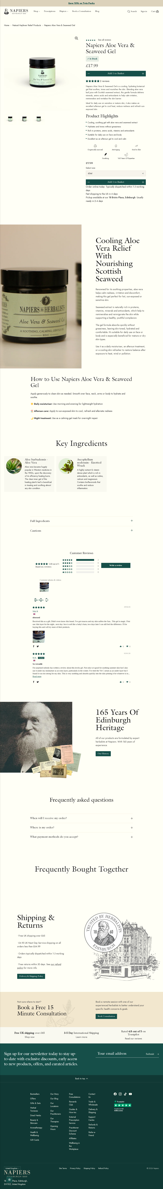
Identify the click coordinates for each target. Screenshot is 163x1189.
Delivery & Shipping (93, 1111)
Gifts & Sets (35, 1103)
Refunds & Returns (93, 1126)
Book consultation (106, 1016)
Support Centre (92, 1119)
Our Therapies (54, 1120)
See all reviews (104, 39)
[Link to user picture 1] (39, 637)
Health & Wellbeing (34, 1134)
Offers (33, 1098)
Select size (90, 167)
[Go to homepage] (16, 12)
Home (6, 25)
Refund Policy (103, 1168)
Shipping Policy (89, 1168)
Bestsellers (34, 1094)
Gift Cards (34, 1139)
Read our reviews (133, 1038)
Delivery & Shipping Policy (31, 976)
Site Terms (63, 1168)
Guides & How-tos (73, 1111)
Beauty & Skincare (34, 1122)
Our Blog (54, 1098)
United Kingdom (11, 1168)
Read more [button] (37, 676)
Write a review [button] (115, 565)
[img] (39, 607)
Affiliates (72, 1138)
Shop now (29, 1037)
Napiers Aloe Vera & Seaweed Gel (59, 25)
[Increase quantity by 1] (143, 73)
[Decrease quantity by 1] (88, 73)
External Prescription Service (74, 1120)
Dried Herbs (35, 1115)
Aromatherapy (36, 1127)
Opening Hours (54, 1128)
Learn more (81, 1037)
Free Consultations (74, 1096)
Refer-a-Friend (92, 1134)
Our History (103, 754)
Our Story (54, 1094)
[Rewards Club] (9, 1180)
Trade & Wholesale (93, 1103)
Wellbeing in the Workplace (74, 1146)
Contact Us (92, 1096)
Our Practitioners (55, 1112)
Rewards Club (73, 1103)
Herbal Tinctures (34, 1109)
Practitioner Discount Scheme (74, 1130)
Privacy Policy (75, 1168)
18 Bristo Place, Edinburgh (122, 197)
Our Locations (54, 1105)
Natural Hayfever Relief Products (26, 25)
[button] (93, 81)
